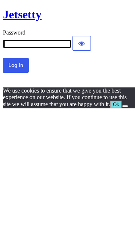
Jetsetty (22, 14)
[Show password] (81, 43)
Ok (116, 104)
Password (14, 32)
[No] (125, 106)
